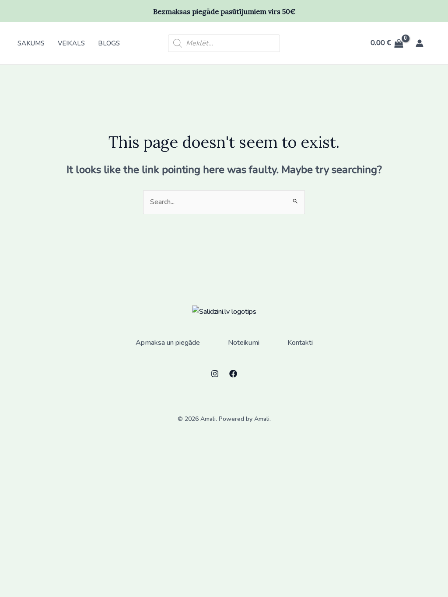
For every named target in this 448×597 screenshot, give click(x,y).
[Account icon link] (420, 43)
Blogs (109, 43)
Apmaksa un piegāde (168, 342)
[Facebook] (233, 374)
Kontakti (300, 342)
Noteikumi (243, 342)
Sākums (31, 43)
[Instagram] (215, 374)
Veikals (71, 43)
